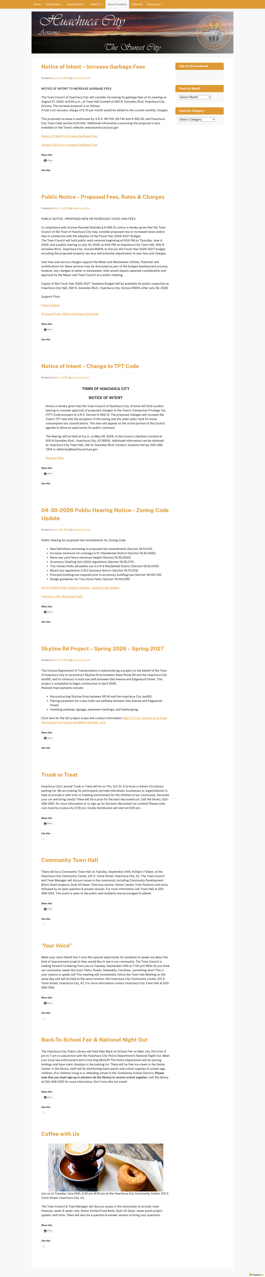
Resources (153, 4)
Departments (74, 4)
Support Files (55, 458)
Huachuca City (81, 78)
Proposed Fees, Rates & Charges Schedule (70, 314)
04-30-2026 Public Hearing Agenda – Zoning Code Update (80, 588)
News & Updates (117, 4)
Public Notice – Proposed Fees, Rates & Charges (103, 197)
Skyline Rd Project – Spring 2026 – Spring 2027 (102, 648)
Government (53, 4)
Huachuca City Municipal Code (62, 596)
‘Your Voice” (56, 945)
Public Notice (50, 305)
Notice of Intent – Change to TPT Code (90, 366)
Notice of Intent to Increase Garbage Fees (69, 136)
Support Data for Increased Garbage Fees (69, 145)
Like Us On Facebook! (193, 66)
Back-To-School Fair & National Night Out (94, 1039)
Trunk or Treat (59, 774)
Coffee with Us (60, 1134)
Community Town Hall (69, 860)
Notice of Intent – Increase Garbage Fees (93, 66)
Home (37, 4)
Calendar (137, 4)
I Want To (95, 4)
